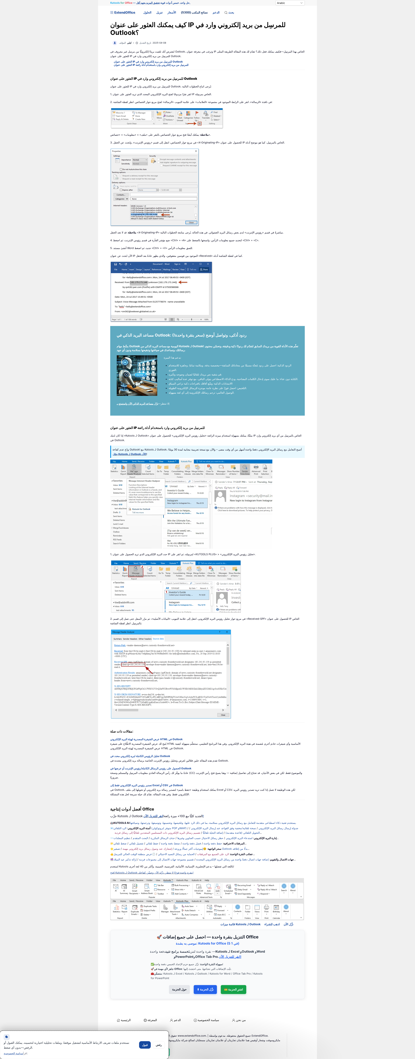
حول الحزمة (179, 989)
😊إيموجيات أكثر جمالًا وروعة (190, 848)
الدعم (216, 12)
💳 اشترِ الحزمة (233, 989)
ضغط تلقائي (120, 843)
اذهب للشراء (272, 924)
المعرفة (152, 1020)
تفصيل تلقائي (136, 843)
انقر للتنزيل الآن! (230, 957)
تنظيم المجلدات (121, 838)
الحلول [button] (147, 12)
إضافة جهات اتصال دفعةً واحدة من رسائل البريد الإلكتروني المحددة (232, 859)
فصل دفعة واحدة (192, 843)
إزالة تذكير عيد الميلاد (124, 859)
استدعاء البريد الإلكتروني (239, 838)
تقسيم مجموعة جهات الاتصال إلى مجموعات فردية (166, 859)
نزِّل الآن (288, 924)
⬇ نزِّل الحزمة (205, 989)
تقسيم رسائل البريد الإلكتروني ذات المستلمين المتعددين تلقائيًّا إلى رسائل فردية (157, 832)
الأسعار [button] (171, 12)
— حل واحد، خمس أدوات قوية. (150, 2)
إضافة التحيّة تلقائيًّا (213, 832)
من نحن (241, 1020)
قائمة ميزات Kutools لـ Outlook (240, 924)
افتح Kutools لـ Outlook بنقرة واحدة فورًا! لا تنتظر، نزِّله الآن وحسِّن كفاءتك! (151, 872)
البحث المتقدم (140, 838)
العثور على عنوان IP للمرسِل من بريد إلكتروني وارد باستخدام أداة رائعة (151, 64)
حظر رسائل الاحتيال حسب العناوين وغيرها (200, 838)
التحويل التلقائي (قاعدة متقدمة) (242, 832)
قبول (145, 1045)
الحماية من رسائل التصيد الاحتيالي (176, 854)
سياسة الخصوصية (208, 1020)
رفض (159, 1045)
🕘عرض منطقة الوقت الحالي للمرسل (134, 854)
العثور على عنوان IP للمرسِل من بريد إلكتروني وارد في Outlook (148, 61)
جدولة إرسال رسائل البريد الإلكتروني (278, 828)
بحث (231, 12)
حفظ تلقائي (152, 843)
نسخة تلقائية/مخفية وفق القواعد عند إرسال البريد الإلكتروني (223, 828)
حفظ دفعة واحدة (213, 843)
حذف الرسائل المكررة (163, 838)
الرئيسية (126, 1020)
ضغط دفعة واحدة (170, 843)
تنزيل (159, 12)
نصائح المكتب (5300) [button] (194, 12)
